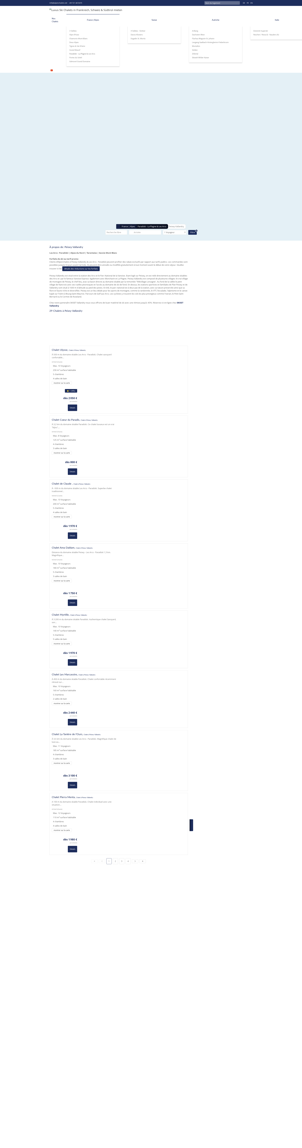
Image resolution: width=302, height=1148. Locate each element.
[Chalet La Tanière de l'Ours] (84, 760)
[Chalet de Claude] (84, 510)
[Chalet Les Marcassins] (84, 699)
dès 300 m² (93, 108)
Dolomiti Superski (260, 31)
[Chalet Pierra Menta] (84, 824)
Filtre (193, 232)
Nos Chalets (55, 20)
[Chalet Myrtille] (84, 639)
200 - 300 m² (94, 105)
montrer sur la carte (62, 383)
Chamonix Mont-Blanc (78, 38)
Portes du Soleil (75, 57)
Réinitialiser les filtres (95, 218)
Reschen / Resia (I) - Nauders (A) (266, 34)
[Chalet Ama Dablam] (84, 576)
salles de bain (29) (90, 140)
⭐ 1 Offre (71, 391)
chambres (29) (89, 131)
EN (251, 3)
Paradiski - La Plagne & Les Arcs (82, 54)
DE (244, 3)
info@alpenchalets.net (58, 3)
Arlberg (195, 31)
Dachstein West (198, 34)
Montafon (196, 46)
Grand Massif (74, 50)
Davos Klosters (137, 34)
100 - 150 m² (94, 98)
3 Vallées (73, 31)
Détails (72, 408)
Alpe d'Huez (74, 34)
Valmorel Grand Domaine (79, 61)
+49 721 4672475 (75, 3)
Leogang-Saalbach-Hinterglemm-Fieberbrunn (210, 42)
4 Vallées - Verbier (138, 31)
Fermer (145, 327)
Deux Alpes (74, 42)
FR (248, 3)
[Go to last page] (142, 861)
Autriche (215, 20)
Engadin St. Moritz (138, 38)
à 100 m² (92, 95)
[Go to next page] (135, 861)
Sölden (195, 50)
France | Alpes (93, 20)
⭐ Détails (132, 327)
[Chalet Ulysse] (84, 379)
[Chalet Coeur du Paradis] (84, 446)
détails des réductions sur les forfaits (81, 268)
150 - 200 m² (94, 102)
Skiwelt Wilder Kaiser (200, 57)
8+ (120, 127)
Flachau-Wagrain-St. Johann (203, 38)
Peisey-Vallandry (176, 226)
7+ (115, 136)
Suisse (154, 20)
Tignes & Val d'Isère (77, 46)
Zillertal (195, 54)
